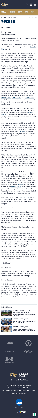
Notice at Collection (23, 391)
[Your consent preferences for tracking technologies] (34, 414)
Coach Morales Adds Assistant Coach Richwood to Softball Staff (24, 329)
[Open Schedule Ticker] (31, 4)
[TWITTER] (30, 18)
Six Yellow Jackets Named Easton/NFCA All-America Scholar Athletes (24, 314)
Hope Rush (21, 132)
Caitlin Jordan (16, 98)
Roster (20, 12)
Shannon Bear (29, 98)
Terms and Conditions (14, 388)
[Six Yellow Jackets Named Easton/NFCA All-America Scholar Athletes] (6, 313)
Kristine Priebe (16, 187)
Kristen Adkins (6, 98)
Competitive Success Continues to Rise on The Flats (24, 322)
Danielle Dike (24, 197)
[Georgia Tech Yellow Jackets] (4, 4)
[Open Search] (27, 4)
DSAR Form (26, 388)
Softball (4, 17)
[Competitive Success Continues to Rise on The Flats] (6, 321)
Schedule (12, 12)
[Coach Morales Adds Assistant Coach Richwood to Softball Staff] (6, 329)
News (32, 12)
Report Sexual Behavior (19, 393)
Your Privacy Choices (9, 391)
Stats (26, 12)
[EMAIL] (36, 18)
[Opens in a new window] (9, 343)
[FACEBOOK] (33, 18)
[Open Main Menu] (35, 4)
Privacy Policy (11, 385)
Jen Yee (20, 185)
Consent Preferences (24, 385)
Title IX (33, 390)
